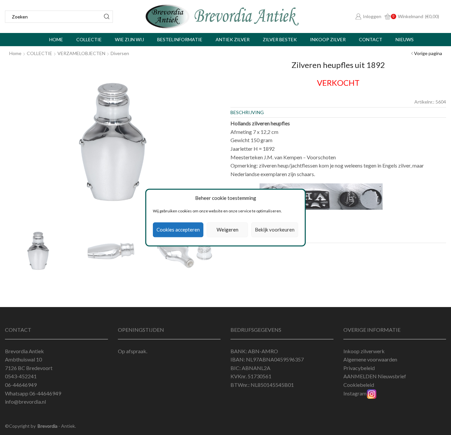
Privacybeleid (359, 368)
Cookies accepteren (178, 230)
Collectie (89, 39)
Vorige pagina (428, 53)
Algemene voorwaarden (370, 359)
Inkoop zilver (328, 39)
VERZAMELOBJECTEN (81, 53)
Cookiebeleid (358, 385)
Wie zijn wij (129, 39)
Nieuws (405, 39)
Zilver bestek (280, 39)
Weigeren (227, 230)
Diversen (120, 53)
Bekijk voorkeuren (275, 230)
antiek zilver (233, 39)
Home (56, 39)
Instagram (354, 393)
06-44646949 (45, 393)
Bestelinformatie (179, 39)
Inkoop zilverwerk (364, 351)
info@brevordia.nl (25, 401)
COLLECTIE (39, 53)
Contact (370, 39)
